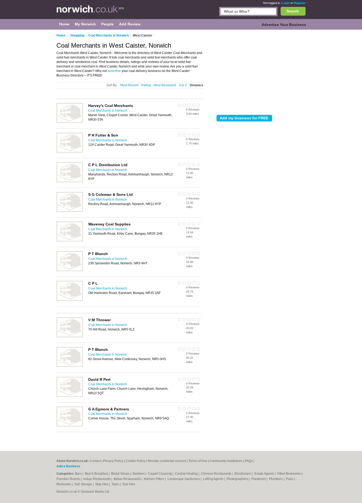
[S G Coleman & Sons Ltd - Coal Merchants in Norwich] (69, 211)
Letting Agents (213, 479)
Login (285, 2)
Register (300, 2)
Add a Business (68, 466)
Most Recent (129, 85)
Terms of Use (197, 461)
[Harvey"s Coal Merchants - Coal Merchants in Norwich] (69, 122)
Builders (139, 473)
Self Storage (83, 484)
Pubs (290, 479)
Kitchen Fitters (154, 479)
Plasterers (259, 479)
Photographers (238, 479)
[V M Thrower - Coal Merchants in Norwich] (69, 336)
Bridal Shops (120, 473)
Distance (196, 85)
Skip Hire (102, 484)
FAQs (249, 461)
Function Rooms (68, 479)
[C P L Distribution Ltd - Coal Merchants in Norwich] (69, 181)
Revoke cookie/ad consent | (168, 461)
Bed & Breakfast (97, 473)
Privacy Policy (113, 461)
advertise (114, 71)
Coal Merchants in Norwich (107, 110)
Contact (95, 461)
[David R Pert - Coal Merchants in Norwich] (69, 396)
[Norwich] (90, 12)
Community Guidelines (226, 461)
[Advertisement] (261, 71)
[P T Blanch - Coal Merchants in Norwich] (69, 270)
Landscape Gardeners (184, 479)
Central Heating (186, 473)
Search (292, 11)
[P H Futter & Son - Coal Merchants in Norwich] (69, 151)
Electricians (243, 473)
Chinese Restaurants (216, 473)
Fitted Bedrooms (289, 473)
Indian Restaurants (97, 479)
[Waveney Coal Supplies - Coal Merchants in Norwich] (69, 240)
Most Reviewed (165, 85)
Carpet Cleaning (160, 473)
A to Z (183, 85)
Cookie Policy (135, 461)
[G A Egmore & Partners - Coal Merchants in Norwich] (69, 425)
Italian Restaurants (128, 479)
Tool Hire (128, 484)
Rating (146, 85)
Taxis (116, 484)
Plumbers (276, 479)
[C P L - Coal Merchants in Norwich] (69, 300)
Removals (64, 484)
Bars (78, 473)
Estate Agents (264, 473)
